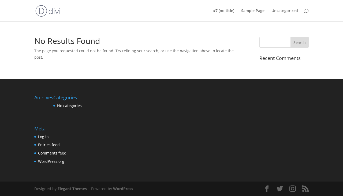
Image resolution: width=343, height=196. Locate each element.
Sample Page (252, 11)
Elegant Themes (72, 188)
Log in (43, 136)
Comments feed (52, 153)
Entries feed (49, 144)
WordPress (123, 188)
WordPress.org (51, 161)
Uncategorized (284, 11)
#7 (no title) (223, 11)
